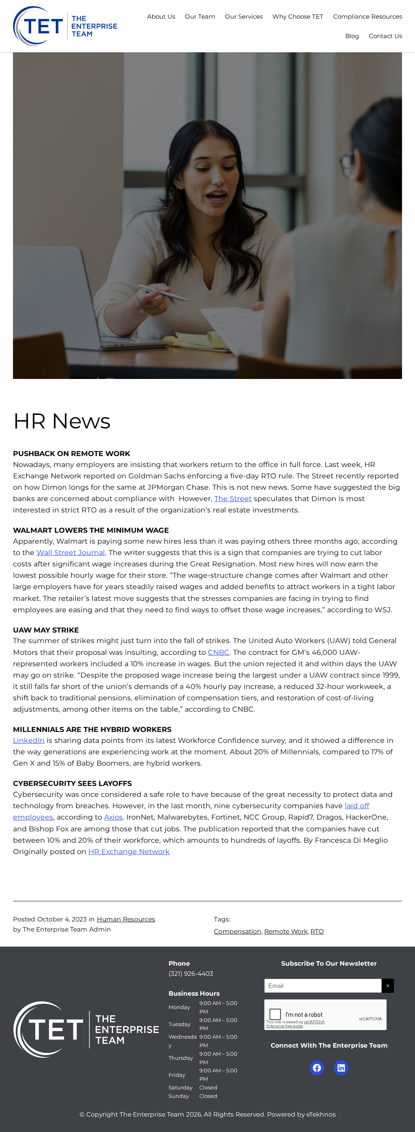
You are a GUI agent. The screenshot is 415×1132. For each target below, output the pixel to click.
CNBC (218, 652)
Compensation (237, 931)
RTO (317, 931)
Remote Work (286, 931)
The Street (233, 498)
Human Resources (126, 919)
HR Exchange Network (129, 851)
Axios (113, 817)
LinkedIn (29, 740)
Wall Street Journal (70, 552)
